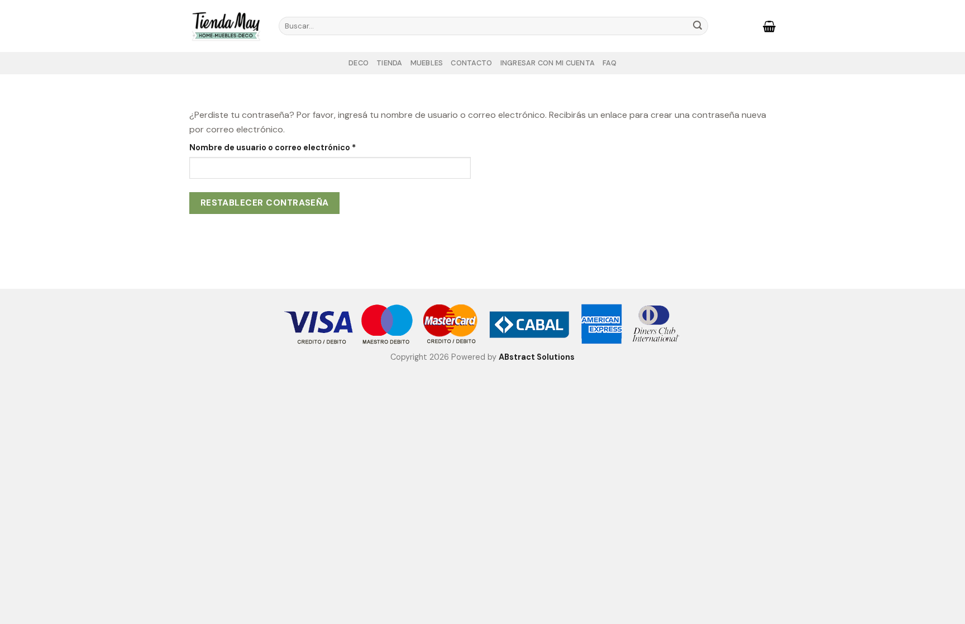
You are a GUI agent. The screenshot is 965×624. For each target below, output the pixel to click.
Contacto (471, 63)
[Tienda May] (225, 25)
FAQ (610, 63)
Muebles (426, 63)
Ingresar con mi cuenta (547, 63)
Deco (358, 63)
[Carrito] (769, 26)
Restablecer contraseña (264, 202)
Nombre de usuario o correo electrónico (293, 147)
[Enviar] (697, 26)
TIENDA (389, 63)
